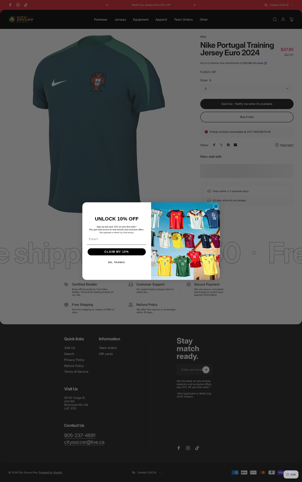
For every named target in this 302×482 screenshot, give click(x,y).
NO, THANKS (116, 262)
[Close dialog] (216, 206)
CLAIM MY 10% (116, 251)
